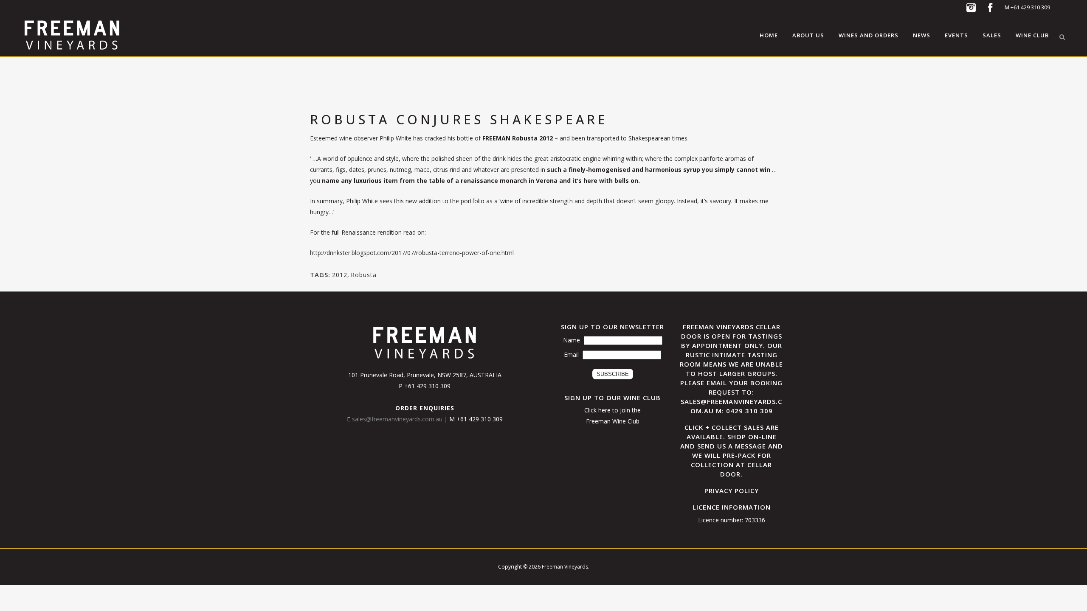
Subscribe (613, 374)
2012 (339, 275)
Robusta (364, 275)
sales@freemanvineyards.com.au (398, 419)
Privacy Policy (731, 490)
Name (571, 340)
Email (571, 354)
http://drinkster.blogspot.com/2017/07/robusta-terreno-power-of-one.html (412, 253)
